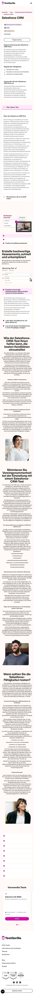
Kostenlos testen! (17, 990)
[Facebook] (14, 982)
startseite (5, 12)
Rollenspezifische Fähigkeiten (23, 12)
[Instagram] (17, 982)
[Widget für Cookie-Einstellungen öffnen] (3, 991)
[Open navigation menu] (31, 3)
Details (17, 918)
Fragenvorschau (17, 40)
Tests (11, 12)
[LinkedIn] (20, 982)
